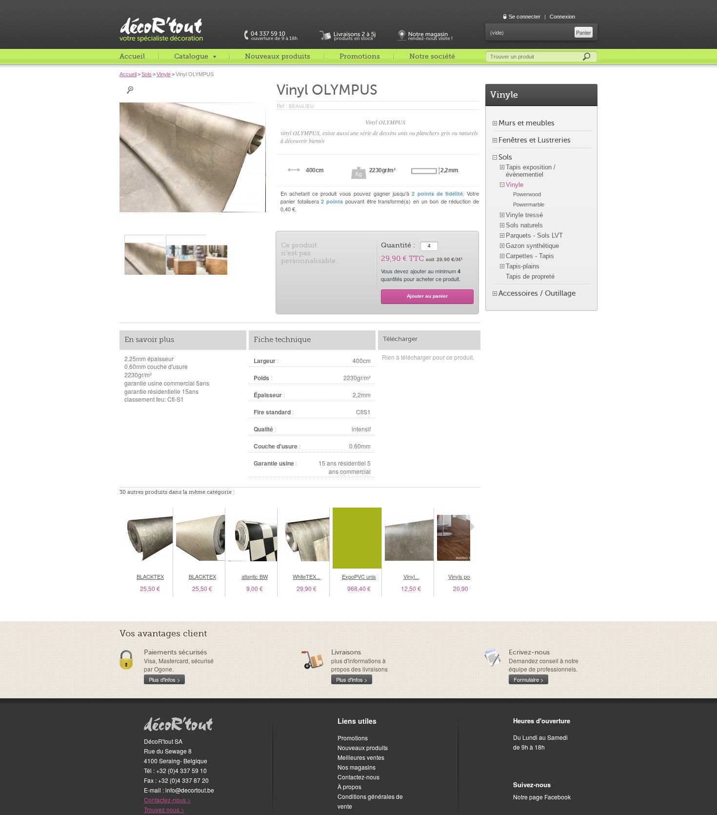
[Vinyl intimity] (409, 538)
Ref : (283, 105)
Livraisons (346, 652)
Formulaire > (528, 679)
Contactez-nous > (167, 799)
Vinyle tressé (524, 215)
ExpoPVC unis (359, 576)
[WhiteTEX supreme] (304, 538)
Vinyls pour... (463, 576)
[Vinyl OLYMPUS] (144, 266)
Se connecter (524, 17)
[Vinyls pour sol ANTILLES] (461, 538)
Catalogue (191, 56)
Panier (583, 32)
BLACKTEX (150, 576)
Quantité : (398, 245)
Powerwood (527, 194)
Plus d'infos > (164, 679)
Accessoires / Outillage (537, 293)
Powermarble (528, 204)
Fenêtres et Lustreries (534, 140)
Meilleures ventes (361, 757)
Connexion (562, 17)
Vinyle (164, 74)
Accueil (132, 56)
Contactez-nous (358, 777)
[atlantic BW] (252, 538)
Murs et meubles (526, 123)
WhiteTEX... (306, 576)
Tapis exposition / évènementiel (531, 170)
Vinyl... (411, 576)
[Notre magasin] (424, 35)
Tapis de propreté (530, 276)
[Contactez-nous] (270, 35)
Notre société (432, 56)
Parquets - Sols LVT (534, 235)
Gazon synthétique (532, 245)
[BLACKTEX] (148, 538)
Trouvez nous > (164, 809)
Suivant (472, 526)
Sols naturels (524, 225)
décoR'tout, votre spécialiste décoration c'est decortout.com (176, 21)
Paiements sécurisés (175, 652)
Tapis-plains (522, 266)
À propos (349, 786)
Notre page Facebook (542, 797)
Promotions (359, 56)
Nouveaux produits (277, 56)
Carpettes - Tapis (530, 256)
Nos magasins (357, 767)
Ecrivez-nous (529, 652)
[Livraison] (347, 35)
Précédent (122, 526)
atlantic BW (254, 576)
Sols (146, 74)
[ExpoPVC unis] (357, 538)
